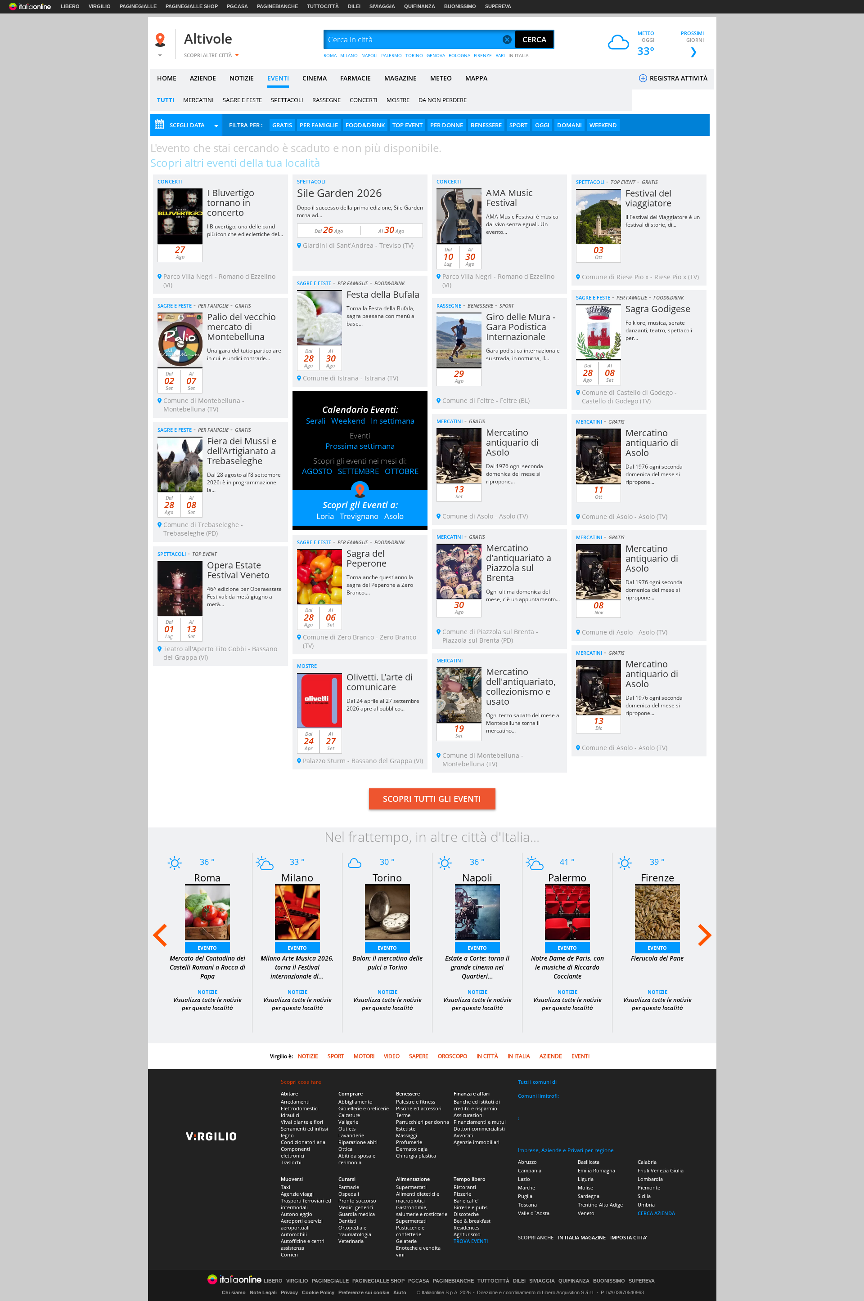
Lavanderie (351, 1135)
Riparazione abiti (358, 1142)
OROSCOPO (452, 1056)
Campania (529, 1170)
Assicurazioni (469, 1115)
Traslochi (291, 1162)
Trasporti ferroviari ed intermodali (306, 1204)
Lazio (524, 1179)
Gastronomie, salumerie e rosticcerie (421, 1210)
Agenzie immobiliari (477, 1142)
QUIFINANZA (419, 6)
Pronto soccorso (357, 1200)
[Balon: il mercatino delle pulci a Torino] (387, 911)
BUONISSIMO (460, 6)
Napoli (477, 877)
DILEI (354, 6)
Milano (297, 877)
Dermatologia (412, 1148)
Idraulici (290, 1115)
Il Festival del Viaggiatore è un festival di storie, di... (663, 220)
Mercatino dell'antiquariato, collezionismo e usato (521, 686)
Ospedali (348, 1193)
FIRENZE (483, 55)
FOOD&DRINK (365, 125)
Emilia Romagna (596, 1170)
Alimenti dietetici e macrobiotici (417, 1197)
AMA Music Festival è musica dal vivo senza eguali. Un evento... (522, 224)
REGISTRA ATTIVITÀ (677, 78)
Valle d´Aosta (533, 1213)
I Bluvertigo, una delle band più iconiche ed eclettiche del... (245, 230)
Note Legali (263, 1292)
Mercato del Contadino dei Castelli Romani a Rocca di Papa (207, 967)
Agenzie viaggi (297, 1193)
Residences (466, 1227)
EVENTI (278, 78)
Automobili (294, 1234)
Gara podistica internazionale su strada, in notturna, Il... (523, 354)
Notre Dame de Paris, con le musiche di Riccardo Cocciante (567, 967)
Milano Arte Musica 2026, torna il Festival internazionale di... (297, 967)
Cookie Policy (318, 1292)
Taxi (285, 1187)
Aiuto (399, 1292)
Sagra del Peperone (366, 558)
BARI (500, 55)
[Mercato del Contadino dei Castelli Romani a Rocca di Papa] (207, 911)
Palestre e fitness (415, 1101)
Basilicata (588, 1161)
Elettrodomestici (300, 1108)
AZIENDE (203, 78)
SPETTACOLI (287, 100)
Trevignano (359, 516)
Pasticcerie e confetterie (410, 1231)
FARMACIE (355, 78)
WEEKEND (603, 125)
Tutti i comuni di (537, 1081)
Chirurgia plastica (416, 1155)
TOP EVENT (407, 125)
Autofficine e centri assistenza (302, 1244)
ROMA (330, 55)
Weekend (348, 421)
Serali (315, 421)
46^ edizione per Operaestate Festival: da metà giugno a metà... (244, 596)
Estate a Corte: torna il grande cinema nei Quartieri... (477, 967)
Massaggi (406, 1135)
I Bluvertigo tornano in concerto (230, 203)
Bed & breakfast (472, 1220)
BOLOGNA (459, 55)
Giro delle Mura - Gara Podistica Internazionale (520, 327)
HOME (166, 78)
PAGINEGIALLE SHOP (192, 6)
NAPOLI (369, 55)
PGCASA (237, 6)
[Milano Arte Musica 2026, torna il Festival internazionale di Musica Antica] (297, 911)
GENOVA (436, 55)
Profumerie (409, 1142)
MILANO (349, 55)
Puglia (525, 1196)
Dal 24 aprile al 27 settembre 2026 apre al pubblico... (382, 704)
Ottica (345, 1148)
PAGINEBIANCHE (277, 6)
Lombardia (650, 1179)
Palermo (567, 877)
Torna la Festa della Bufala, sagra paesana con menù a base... (380, 315)
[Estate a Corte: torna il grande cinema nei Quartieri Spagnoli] (477, 911)
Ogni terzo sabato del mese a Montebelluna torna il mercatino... (522, 722)
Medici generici (355, 1207)
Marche (526, 1187)
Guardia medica (356, 1214)
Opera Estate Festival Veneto (238, 570)
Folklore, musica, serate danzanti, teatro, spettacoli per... (659, 330)
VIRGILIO (100, 6)
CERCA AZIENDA (656, 1213)
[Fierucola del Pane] (657, 911)
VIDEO (392, 1056)
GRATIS (282, 125)
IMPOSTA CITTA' (628, 1237)
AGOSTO (317, 471)
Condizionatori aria (303, 1142)
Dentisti (347, 1220)
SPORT (518, 125)
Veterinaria (351, 1241)
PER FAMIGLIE (319, 125)
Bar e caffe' (466, 1200)
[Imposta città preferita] (161, 40)
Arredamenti (295, 1101)
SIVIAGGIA (382, 6)
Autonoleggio (296, 1214)
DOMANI (569, 125)
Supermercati (411, 1187)
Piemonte (649, 1187)
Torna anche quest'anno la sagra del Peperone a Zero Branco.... (379, 584)
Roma (207, 877)
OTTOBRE (401, 471)
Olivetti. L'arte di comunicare (379, 682)
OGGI (542, 125)
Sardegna (588, 1196)
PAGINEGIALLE (138, 6)
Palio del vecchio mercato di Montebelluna (241, 327)
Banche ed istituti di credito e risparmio (477, 1105)
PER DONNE (446, 125)
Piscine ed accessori (418, 1108)
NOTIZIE (242, 78)
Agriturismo (467, 1234)
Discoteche (466, 1214)
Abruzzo (527, 1161)
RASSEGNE (326, 100)
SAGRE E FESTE (242, 100)
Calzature (349, 1115)
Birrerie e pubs (470, 1207)
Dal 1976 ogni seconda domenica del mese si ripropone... (514, 473)
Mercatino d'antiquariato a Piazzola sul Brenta (518, 563)
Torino (387, 877)
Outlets (347, 1128)
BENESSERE (486, 125)
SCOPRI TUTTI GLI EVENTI (432, 798)
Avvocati (463, 1135)
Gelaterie (406, 1241)
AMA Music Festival (509, 198)
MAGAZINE (400, 78)
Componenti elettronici (295, 1152)
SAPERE (418, 1056)
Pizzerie (462, 1193)
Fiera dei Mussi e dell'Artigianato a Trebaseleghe (241, 451)
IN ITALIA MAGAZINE (582, 1237)
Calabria (647, 1161)
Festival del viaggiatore (648, 198)
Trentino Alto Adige (600, 1204)
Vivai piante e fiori (302, 1121)
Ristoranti (465, 1187)
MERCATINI (198, 100)
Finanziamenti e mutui (480, 1121)
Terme (403, 1115)
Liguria (586, 1179)
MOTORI (364, 1056)
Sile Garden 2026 (339, 192)
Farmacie (348, 1187)
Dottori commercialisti (479, 1128)
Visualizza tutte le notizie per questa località (207, 1004)
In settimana (392, 421)
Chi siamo (234, 1292)
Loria (325, 516)
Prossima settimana (360, 446)
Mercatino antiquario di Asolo (512, 442)
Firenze (657, 877)
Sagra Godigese (658, 309)
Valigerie (348, 1121)
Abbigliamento (355, 1101)
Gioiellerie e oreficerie (363, 1108)
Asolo (394, 516)
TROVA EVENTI (471, 1241)
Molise (585, 1187)
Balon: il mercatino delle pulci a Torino (387, 962)
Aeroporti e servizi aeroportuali (302, 1224)
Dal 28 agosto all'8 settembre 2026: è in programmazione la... (244, 482)
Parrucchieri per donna (422, 1121)
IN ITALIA (518, 55)
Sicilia (644, 1196)
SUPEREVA (498, 6)
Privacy (289, 1292)
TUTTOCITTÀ (323, 6)
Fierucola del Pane (657, 958)
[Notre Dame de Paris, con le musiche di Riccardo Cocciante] (567, 911)
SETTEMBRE (358, 471)
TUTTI (165, 100)
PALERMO (391, 55)
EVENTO (207, 947)
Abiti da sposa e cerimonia (356, 1159)
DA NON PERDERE (442, 100)
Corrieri (289, 1254)
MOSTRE (398, 100)
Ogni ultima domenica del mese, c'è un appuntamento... (523, 595)
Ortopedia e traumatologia (354, 1231)
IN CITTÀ (487, 1056)
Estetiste (405, 1128)
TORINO (414, 55)
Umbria (646, 1204)
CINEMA (314, 78)
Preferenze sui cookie (363, 1292)
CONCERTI (364, 100)
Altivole (208, 38)
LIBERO (70, 6)
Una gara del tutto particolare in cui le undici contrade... (244, 354)
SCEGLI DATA (187, 125)
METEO (441, 78)
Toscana (527, 1204)
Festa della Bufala (382, 294)
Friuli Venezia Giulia (661, 1170)
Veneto (586, 1213)
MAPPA (476, 78)
